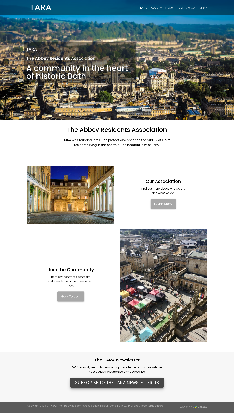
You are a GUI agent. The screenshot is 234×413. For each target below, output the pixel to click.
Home (143, 8)
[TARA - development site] (40, 7)
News (169, 8)
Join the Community (193, 8)
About (155, 8)
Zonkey (202, 407)
